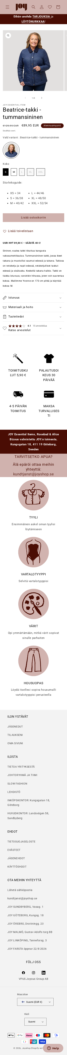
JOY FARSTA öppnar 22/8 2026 (27, 948)
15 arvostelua (40, 325)
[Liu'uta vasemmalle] (25, 98)
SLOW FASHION (17, 783)
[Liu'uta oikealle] (42, 98)
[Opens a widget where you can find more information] (53, 1048)
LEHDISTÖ (13, 791)
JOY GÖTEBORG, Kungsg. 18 (25, 915)
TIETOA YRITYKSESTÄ (21, 766)
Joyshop (26, 1048)
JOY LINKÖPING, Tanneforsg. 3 (27, 940)
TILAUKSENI (15, 734)
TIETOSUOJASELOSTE (21, 841)
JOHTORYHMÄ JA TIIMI (22, 775)
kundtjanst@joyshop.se (22, 898)
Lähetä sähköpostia (20, 890)
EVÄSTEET (13, 849)
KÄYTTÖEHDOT (17, 866)
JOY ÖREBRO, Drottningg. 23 (25, 923)
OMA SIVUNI (15, 743)
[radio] (11, 150)
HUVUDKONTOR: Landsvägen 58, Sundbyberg (28, 815)
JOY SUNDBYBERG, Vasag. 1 (25, 906)
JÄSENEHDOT (16, 858)
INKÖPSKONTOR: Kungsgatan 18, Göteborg (28, 802)
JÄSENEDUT (15, 726)
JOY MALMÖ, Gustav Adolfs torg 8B (29, 932)
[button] (7, 7)
